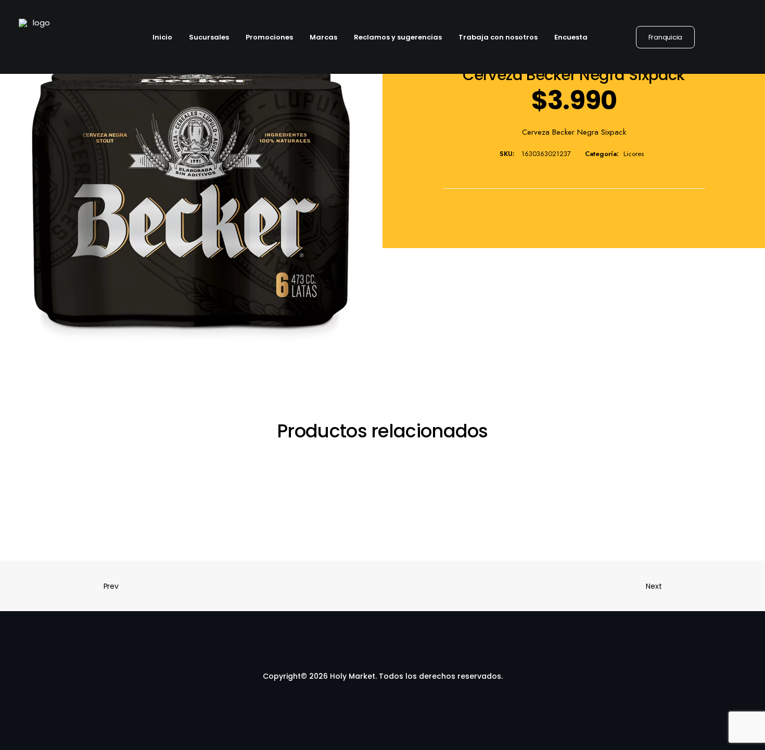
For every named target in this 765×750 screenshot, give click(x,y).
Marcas (323, 37)
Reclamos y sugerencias (398, 37)
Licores (633, 154)
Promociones (269, 37)
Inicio (162, 37)
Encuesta (571, 37)
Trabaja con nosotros (498, 37)
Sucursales (209, 37)
